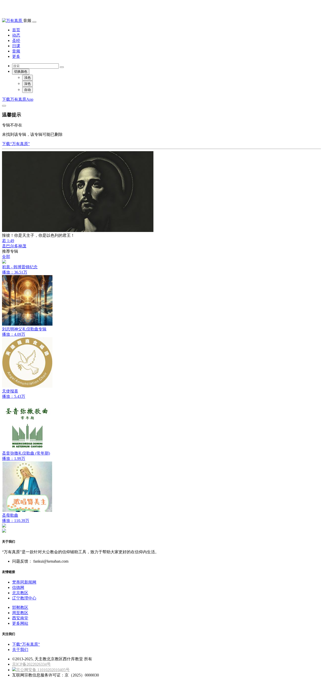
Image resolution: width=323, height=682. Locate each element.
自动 (27, 90)
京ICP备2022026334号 (31, 664)
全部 (6, 256)
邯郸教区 (20, 607)
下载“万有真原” (16, 144)
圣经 (16, 40)
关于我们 (20, 649)
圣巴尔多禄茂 (14, 246)
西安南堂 (20, 618)
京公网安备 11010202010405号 (43, 670)
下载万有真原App (17, 99)
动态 (16, 35)
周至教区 (20, 613)
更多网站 (20, 623)
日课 (16, 46)
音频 (16, 51)
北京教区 (20, 593)
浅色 (27, 78)
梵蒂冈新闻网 (24, 582)
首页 (16, 30)
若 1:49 (8, 241)
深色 (27, 84)
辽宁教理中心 (24, 598)
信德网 (18, 587)
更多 (16, 56)
